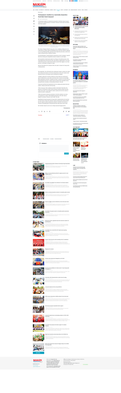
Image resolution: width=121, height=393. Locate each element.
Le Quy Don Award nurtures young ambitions (53, 286)
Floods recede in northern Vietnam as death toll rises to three (80, 57)
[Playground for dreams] (38, 252)
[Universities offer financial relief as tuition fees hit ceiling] (38, 280)
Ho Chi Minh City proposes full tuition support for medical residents (55, 325)
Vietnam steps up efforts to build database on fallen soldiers (80, 66)
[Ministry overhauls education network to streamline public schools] (38, 195)
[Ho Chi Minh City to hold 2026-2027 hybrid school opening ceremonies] (38, 233)
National (36, 9)
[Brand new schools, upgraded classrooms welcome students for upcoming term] (38, 224)
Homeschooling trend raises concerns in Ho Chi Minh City (81, 35)
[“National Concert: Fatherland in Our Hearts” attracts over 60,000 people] (84, 155)
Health (55, 9)
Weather (86, 9)
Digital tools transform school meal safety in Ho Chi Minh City (56, 334)
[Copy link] (34, 29)
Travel (83, 9)
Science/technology (74, 9)
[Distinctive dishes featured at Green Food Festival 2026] (76, 155)
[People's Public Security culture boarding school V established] (38, 243)
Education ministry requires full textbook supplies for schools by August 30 (81, 41)
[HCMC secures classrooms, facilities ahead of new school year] (38, 299)
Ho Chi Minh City (41, 9)
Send (67, 153)
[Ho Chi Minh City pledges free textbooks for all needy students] (38, 186)
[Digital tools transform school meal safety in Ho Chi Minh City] (38, 337)
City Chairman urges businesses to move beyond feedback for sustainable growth (80, 81)
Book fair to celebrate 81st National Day (83, 148)
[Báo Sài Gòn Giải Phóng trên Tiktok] (72, 0)
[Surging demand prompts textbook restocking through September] (38, 167)
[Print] (34, 26)
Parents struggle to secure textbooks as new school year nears (57, 201)
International (47, 9)
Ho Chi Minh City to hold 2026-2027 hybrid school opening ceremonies (56, 231)
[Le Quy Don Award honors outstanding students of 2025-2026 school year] (38, 318)
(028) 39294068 (35, 365)
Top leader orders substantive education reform (80, 119)
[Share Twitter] (34, 21)
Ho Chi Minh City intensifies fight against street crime (80, 183)
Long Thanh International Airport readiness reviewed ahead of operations (80, 63)
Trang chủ (34, 10)
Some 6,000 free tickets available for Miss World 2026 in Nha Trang (80, 138)
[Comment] (34, 32)
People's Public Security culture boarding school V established (56, 239)
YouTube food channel (58, 138)
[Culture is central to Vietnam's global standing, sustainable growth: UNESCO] (76, 144)
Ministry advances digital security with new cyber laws (80, 180)
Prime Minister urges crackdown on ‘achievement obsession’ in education (79, 116)
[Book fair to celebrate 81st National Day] (84, 144)
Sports (62, 9)
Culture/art (66, 9)
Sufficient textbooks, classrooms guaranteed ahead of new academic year (79, 106)
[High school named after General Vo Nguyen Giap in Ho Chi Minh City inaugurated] (38, 347)
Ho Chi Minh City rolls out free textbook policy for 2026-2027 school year (80, 124)
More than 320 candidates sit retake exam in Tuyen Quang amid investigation (57, 268)
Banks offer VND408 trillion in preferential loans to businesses (80, 101)
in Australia (52, 138)
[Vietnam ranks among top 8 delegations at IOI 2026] (38, 261)
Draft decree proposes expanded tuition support (54, 305)
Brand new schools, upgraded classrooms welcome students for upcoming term (57, 221)
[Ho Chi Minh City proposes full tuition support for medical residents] (38, 328)
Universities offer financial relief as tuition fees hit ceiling (56, 277)
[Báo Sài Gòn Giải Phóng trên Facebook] (69, 0)
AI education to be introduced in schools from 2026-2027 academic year (81, 32)
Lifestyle (79, 9)
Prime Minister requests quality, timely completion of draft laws (79, 60)
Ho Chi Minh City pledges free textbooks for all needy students (56, 182)
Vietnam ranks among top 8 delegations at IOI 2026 (54, 258)
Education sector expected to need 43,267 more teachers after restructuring (81, 38)
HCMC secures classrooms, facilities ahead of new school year (56, 296)
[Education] (34, 34)
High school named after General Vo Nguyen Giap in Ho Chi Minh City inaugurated (57, 344)
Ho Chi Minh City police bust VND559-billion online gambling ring (80, 186)
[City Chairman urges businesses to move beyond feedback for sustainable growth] (80, 75)
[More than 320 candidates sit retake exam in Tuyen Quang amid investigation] (38, 271)
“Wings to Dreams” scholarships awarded (80, 121)
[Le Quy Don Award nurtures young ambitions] (38, 290)
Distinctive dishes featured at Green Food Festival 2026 (76, 159)
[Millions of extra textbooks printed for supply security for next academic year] (38, 176)
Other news (36, 161)
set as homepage (85, 364)
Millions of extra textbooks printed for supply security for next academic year (56, 174)
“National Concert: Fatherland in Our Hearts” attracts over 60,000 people (84, 160)
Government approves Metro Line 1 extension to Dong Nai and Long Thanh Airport (80, 47)
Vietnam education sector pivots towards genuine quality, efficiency (81, 27)
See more (38, 352)
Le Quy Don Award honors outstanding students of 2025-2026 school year (56, 316)
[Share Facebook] (34, 18)
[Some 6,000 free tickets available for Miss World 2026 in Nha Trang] (80, 132)
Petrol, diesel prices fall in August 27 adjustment (79, 91)
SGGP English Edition (40, 5)
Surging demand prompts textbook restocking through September (57, 163)
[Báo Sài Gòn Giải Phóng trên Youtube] (71, 0)
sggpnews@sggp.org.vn (36, 366)
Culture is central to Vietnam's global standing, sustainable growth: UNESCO (76, 149)
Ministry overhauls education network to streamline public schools (57, 192)
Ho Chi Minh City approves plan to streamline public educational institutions (57, 212)
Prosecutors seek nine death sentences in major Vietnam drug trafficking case (80, 177)
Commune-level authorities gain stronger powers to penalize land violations (79, 168)
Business (51, 9)
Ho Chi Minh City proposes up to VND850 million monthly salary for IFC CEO (79, 97)
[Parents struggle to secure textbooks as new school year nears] (38, 205)
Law (69, 9)
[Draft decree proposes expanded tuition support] (38, 309)
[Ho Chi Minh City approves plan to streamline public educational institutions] (38, 214)
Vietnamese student (46, 138)
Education (58, 9)
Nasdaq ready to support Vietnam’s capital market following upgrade (80, 94)
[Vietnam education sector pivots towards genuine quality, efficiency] (80, 21)
